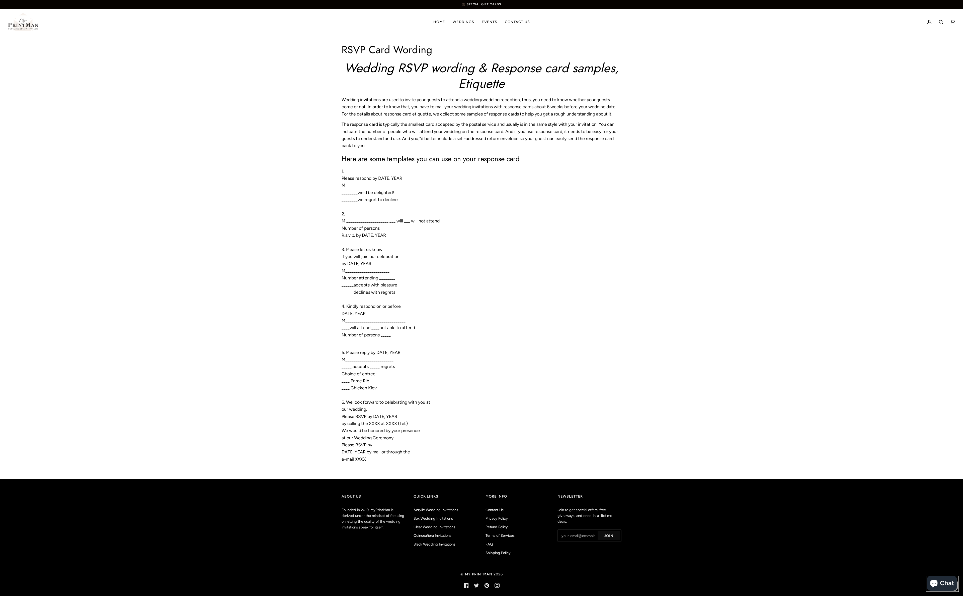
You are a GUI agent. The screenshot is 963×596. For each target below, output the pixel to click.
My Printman (478, 574)
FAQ (489, 544)
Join (608, 535)
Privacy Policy (497, 518)
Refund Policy (497, 527)
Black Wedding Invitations (434, 544)
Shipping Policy (498, 553)
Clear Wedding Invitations (434, 527)
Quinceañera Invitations (432, 535)
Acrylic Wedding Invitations (436, 510)
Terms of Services (500, 535)
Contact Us (495, 510)
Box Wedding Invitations (433, 518)
